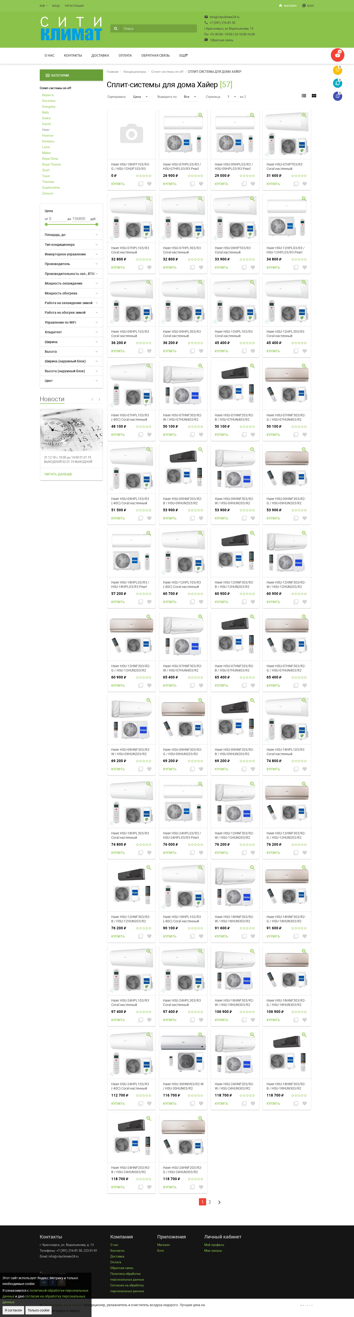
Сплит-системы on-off (55, 88)
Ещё (183, 55)
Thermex (48, 182)
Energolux (48, 106)
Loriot (46, 147)
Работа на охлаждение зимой (68, 302)
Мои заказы (213, 1250)
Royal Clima (50, 158)
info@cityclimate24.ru (221, 17)
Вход (55, 5)
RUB (42, 5)
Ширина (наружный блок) (65, 361)
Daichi (46, 124)
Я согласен (13, 1310)
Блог (308, 5)
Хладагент (53, 332)
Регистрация (74, 5)
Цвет (49, 380)
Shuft (46, 170)
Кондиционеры (135, 71)
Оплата (125, 55)
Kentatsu (48, 141)
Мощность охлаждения (63, 283)
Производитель (57, 263)
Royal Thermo (51, 164)
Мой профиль (214, 1245)
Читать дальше (58, 474)
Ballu (45, 112)
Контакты (73, 55)
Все (186, 96)
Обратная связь (218, 40)
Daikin (46, 118)
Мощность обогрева (61, 293)
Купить (118, 183)
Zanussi (47, 193)
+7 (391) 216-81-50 (219, 22)
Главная (112, 71)
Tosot (46, 176)
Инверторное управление (65, 254)
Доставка (100, 55)
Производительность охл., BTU (69, 273)
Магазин (287, 5)
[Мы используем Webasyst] (306, 1305)
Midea (46, 153)
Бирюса (48, 95)
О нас (49, 55)
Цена (137, 96)
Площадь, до (55, 234)
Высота (51, 351)
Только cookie (38, 1310)
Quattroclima (51, 187)
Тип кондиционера (60, 244)
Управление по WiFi (60, 322)
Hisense (47, 135)
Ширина (51, 341)
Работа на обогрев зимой (65, 312)
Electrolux (48, 101)
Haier (45, 129)
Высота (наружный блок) (65, 371)
